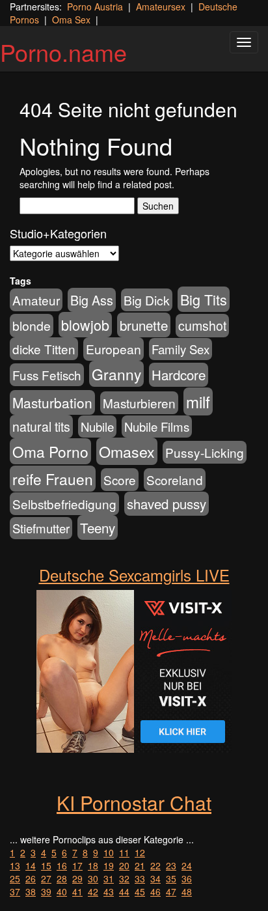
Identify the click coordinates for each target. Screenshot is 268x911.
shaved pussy (166, 503)
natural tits (41, 426)
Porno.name (63, 51)
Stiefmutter (41, 528)
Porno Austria (95, 6)
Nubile (97, 426)
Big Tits (203, 299)
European (113, 349)
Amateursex (160, 6)
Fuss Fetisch (46, 375)
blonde (31, 325)
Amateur (36, 300)
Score (119, 479)
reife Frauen (52, 478)
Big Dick (147, 300)
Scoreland (174, 479)
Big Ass (91, 299)
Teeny (97, 527)
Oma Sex (71, 19)
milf (198, 401)
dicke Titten (43, 348)
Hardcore (179, 374)
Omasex (127, 451)
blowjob (85, 325)
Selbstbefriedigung (64, 503)
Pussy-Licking (204, 452)
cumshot (202, 325)
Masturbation (52, 402)
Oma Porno (50, 451)
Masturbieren (139, 403)
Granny (116, 373)
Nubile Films (156, 426)
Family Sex (180, 349)
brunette (144, 325)
